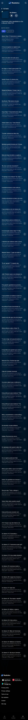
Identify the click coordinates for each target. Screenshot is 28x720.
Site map (3, 704)
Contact (3, 700)
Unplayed (10, 31)
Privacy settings (5, 691)
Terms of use (4, 694)
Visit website (6, 27)
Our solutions (4, 697)
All (3, 31)
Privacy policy (5, 687)
